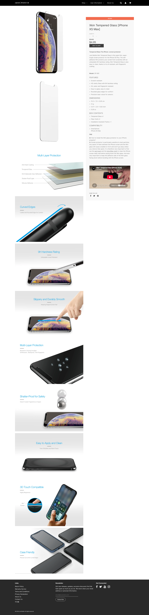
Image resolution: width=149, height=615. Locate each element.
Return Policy (19, 586)
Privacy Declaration (21, 594)
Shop (84, 3)
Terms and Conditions (22, 591)
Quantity (91, 33)
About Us (110, 3)
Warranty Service (20, 589)
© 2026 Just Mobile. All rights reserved (24, 611)
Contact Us (18, 599)
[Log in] (125, 3)
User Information (96, 3)
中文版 (17, 602)
